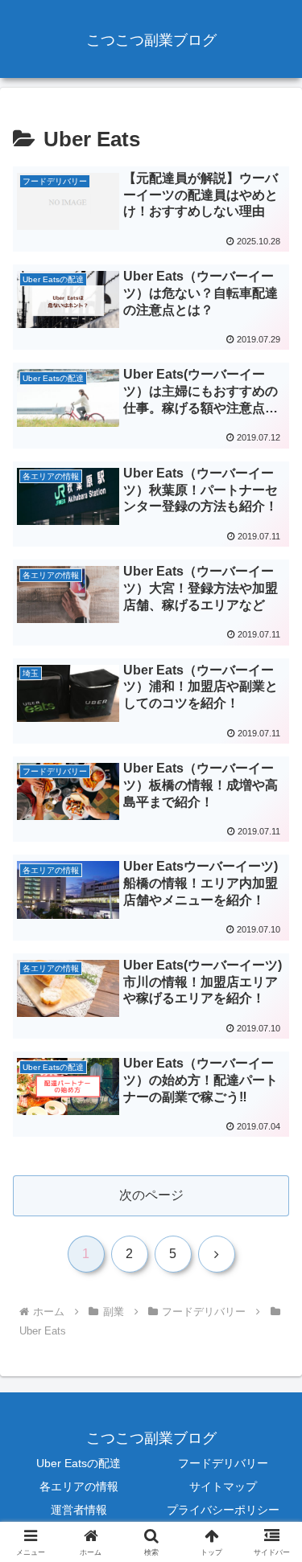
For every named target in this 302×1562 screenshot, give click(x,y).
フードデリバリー (223, 1463)
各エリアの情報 (78, 1486)
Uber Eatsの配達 (78, 1463)
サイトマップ (223, 1486)
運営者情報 (79, 1509)
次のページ (151, 1195)
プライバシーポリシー (223, 1509)
